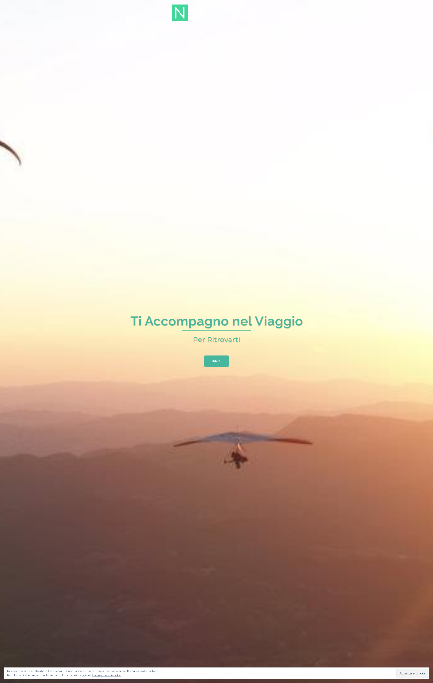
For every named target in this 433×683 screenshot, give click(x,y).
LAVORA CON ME (258, 34)
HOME (137, 34)
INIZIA (216, 361)
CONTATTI (208, 34)
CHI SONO (169, 34)
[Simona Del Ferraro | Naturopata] (216, 14)
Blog (298, 34)
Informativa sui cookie (106, 675)
